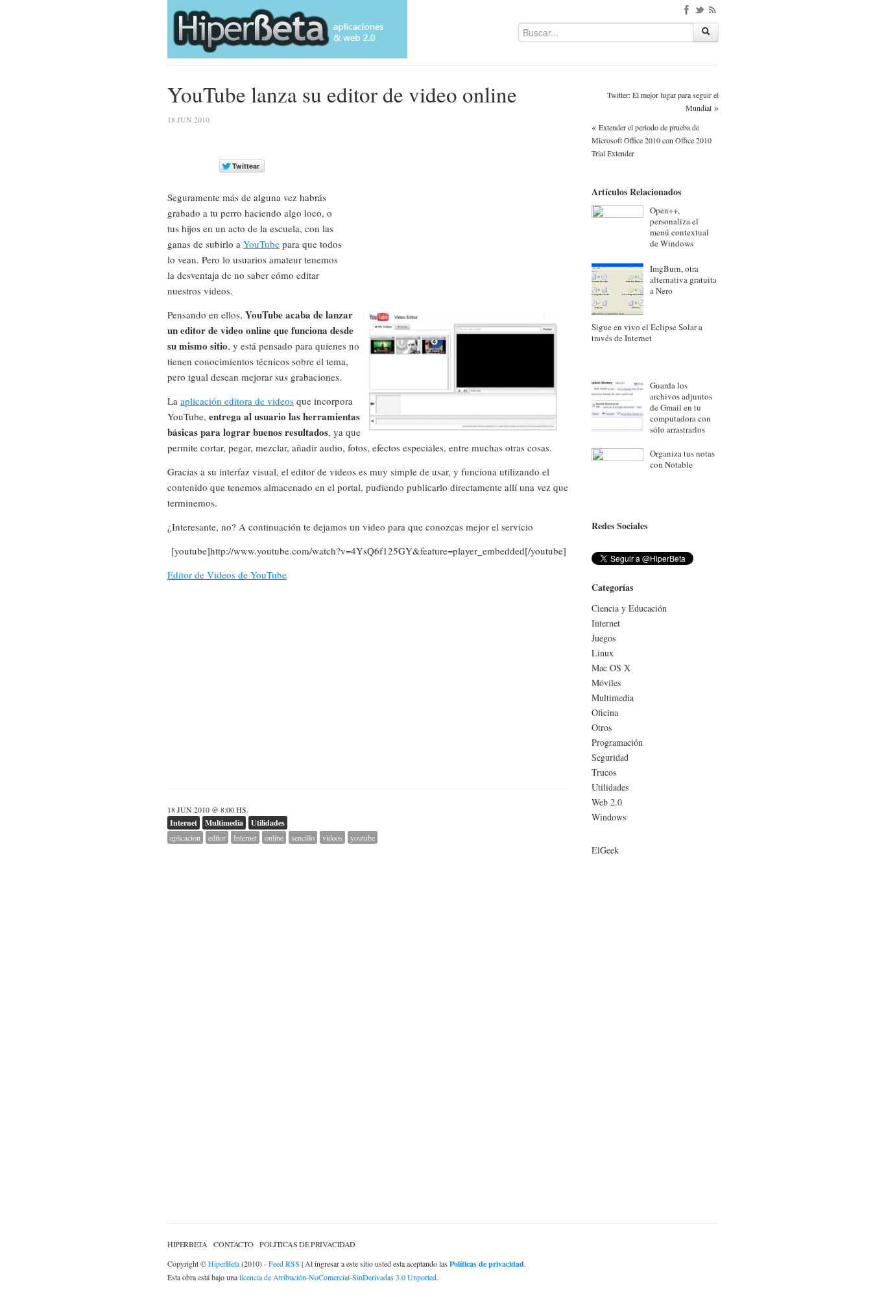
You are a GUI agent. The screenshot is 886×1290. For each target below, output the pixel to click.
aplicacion (185, 837)
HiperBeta (187, 1244)
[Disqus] (368, 1006)
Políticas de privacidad (307, 1244)
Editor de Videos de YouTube (227, 574)
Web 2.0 (607, 802)
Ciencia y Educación (629, 608)
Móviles (606, 682)
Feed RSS (284, 1263)
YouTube (261, 243)
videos (332, 837)
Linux (603, 653)
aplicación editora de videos (237, 400)
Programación (617, 742)
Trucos (604, 772)
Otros (602, 727)
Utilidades (268, 822)
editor (217, 837)
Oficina (605, 712)
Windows (609, 817)
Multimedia (224, 822)
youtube (362, 837)
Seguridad (610, 757)
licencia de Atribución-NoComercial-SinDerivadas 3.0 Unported (338, 1277)
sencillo (303, 837)
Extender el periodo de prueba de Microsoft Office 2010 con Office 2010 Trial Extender (652, 140)
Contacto (233, 1244)
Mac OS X (611, 668)
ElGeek (605, 850)
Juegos (604, 638)
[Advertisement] (460, 207)
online (274, 837)
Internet (183, 822)
